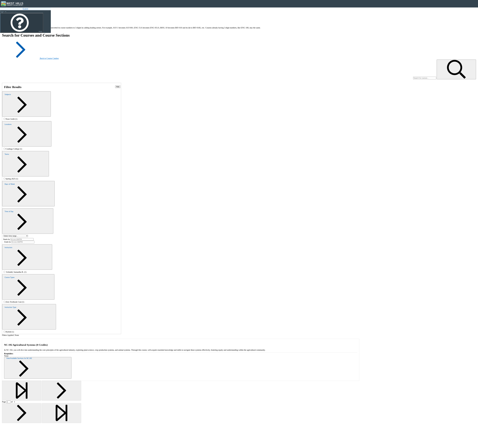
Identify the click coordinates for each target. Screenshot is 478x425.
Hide (117, 87)
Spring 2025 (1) (12, 179)
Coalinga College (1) (14, 149)
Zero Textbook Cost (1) (15, 302)
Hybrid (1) (10, 332)
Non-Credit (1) (11, 119)
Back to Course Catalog (49, 58)
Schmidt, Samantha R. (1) (16, 272)
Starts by (6, 239)
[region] (61, 119)
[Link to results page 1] (21, 391)
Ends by (7, 242)
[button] (456, 69)
